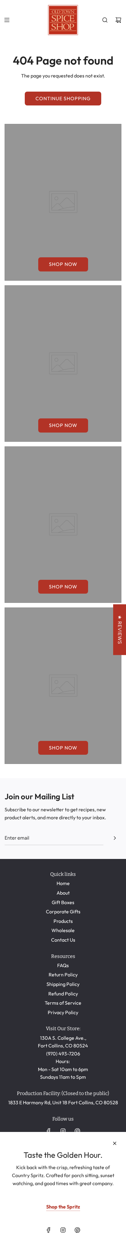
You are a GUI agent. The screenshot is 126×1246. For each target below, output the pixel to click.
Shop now (63, 264)
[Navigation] (6, 20)
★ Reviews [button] (120, 629)
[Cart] (118, 20)
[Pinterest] (77, 1131)
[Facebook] (48, 1131)
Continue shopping (63, 98)
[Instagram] (63, 1131)
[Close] (114, 1143)
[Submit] (114, 838)
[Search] (105, 20)
